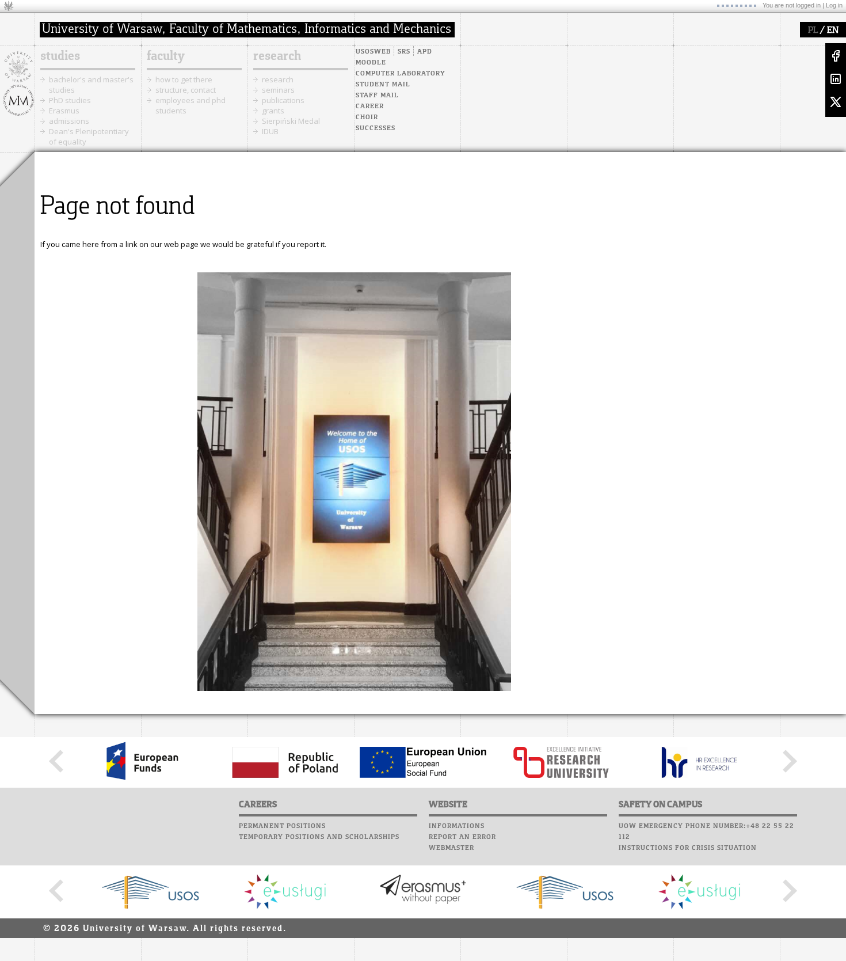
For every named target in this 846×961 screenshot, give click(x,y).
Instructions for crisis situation (688, 848)
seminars (278, 90)
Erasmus (64, 110)
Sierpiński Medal (291, 121)
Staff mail (377, 95)
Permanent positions (282, 826)
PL (813, 30)
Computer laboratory (400, 73)
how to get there (183, 79)
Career (370, 106)
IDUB (270, 131)
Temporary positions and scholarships (319, 837)
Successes (375, 128)
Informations (457, 826)
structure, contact (185, 90)
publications (283, 100)
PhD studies (70, 100)
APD (424, 51)
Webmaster (451, 848)
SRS (404, 51)
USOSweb (373, 51)
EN (833, 30)
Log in (834, 5)
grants (273, 110)
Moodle (371, 62)
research (277, 56)
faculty (166, 56)
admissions (69, 121)
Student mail (383, 84)
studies (60, 56)
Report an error (462, 837)
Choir (367, 117)
